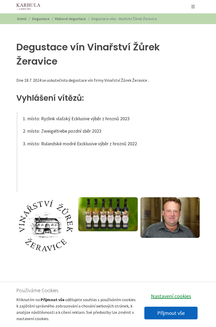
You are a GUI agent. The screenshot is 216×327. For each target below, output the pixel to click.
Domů (22, 18)
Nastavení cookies (171, 296)
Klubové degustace (70, 18)
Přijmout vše (171, 313)
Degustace (41, 18)
